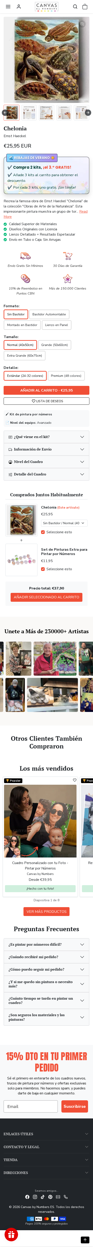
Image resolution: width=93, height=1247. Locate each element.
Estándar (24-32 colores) (25, 376)
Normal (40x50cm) (20, 345)
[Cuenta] (19, 6)
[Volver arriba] (85, 1240)
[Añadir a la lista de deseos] (75, 780)
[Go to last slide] (5, 113)
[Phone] (66, 1197)
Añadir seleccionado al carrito (46, 597)
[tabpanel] (46, 846)
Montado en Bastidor (22, 325)
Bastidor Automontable (49, 314)
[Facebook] (27, 1197)
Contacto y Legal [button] (21, 1146)
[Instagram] (35, 1197)
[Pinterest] (50, 1197)
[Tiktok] (42, 1197)
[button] (8, 6)
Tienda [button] (11, 1159)
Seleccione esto (59, 532)
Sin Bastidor (16, 314)
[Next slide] (88, 113)
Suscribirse (75, 1106)
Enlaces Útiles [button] (18, 1133)
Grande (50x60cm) (54, 345)
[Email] (58, 1197)
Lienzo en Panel (56, 325)
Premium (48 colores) (66, 376)
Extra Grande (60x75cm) (24, 355)
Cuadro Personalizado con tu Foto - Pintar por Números (40, 865)
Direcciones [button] (16, 1172)
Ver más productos (47, 911)
